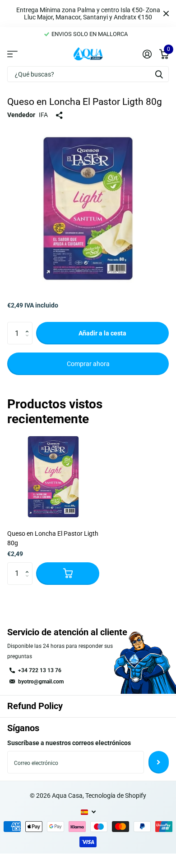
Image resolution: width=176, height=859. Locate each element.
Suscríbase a (158, 762)
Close (166, 13)
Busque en (159, 74)
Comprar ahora (88, 363)
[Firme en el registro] (147, 54)
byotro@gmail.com (41, 681)
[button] (29, 325)
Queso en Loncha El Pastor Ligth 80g (52, 538)
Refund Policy (35, 706)
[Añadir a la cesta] (67, 573)
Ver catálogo (12, 53)
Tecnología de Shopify (115, 795)
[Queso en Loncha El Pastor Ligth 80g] (53, 477)
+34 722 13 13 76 (39, 670)
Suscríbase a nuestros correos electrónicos (69, 742)
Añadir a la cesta (102, 333)
